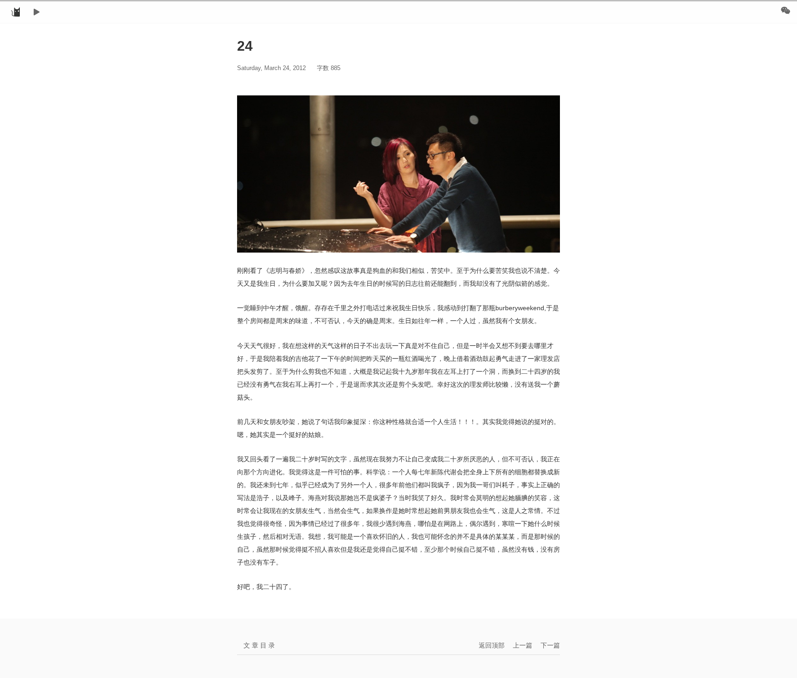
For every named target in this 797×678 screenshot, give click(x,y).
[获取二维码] (785, 10)
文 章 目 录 (259, 645)
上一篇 (522, 645)
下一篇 (550, 645)
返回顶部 (492, 645)
